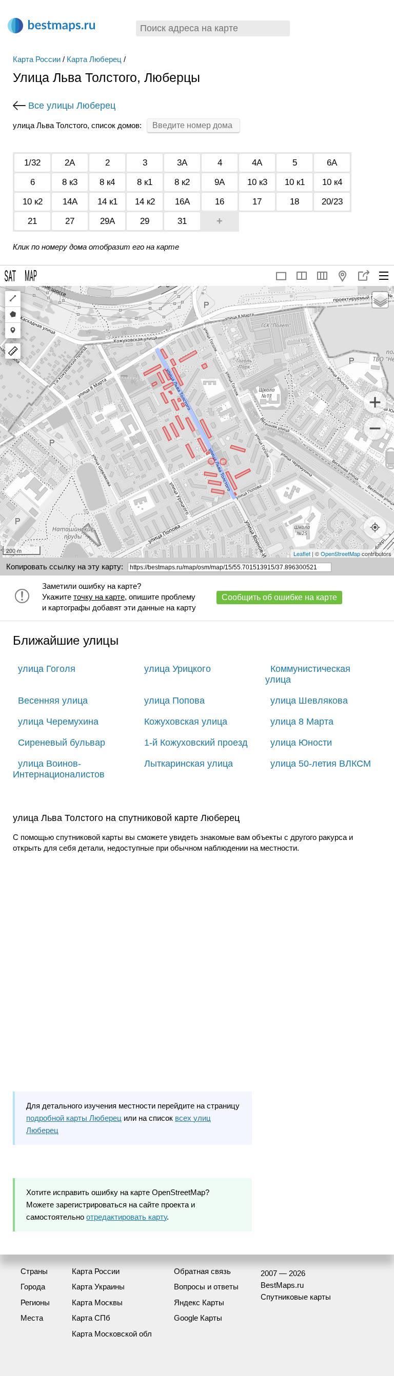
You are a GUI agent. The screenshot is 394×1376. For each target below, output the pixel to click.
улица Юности (301, 742)
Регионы (35, 1302)
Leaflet (301, 553)
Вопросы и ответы (206, 1286)
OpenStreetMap (340, 553)
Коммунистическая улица (307, 674)
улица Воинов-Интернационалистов (59, 768)
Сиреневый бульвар (61, 742)
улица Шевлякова (309, 700)
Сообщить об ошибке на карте (279, 597)
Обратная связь (202, 1271)
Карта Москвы (97, 1302)
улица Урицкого (177, 669)
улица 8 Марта (301, 721)
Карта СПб (91, 1317)
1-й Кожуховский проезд (196, 742)
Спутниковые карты (296, 1296)
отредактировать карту (126, 1217)
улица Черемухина (58, 721)
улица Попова (174, 700)
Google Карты (198, 1317)
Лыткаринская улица (188, 763)
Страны (34, 1271)
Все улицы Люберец (71, 105)
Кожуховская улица (185, 721)
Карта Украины (98, 1286)
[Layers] (380, 299)
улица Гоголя (46, 669)
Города (33, 1286)
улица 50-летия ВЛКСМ (320, 763)
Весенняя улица (53, 700)
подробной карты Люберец (74, 1118)
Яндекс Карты (199, 1302)
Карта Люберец (94, 59)
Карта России (37, 59)
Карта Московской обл (112, 1333)
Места (32, 1317)
